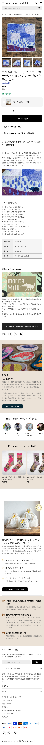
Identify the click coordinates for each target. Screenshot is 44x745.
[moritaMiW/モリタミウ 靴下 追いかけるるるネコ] (14, 463)
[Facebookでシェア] (10, 334)
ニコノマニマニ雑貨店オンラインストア (21, 741)
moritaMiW (6, 83)
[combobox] (22, 8)
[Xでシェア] (16, 334)
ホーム (4, 14)
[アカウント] (36, 3)
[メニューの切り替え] (3, 3)
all (10, 14)
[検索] (39, 8)
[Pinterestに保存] (21, 334)
